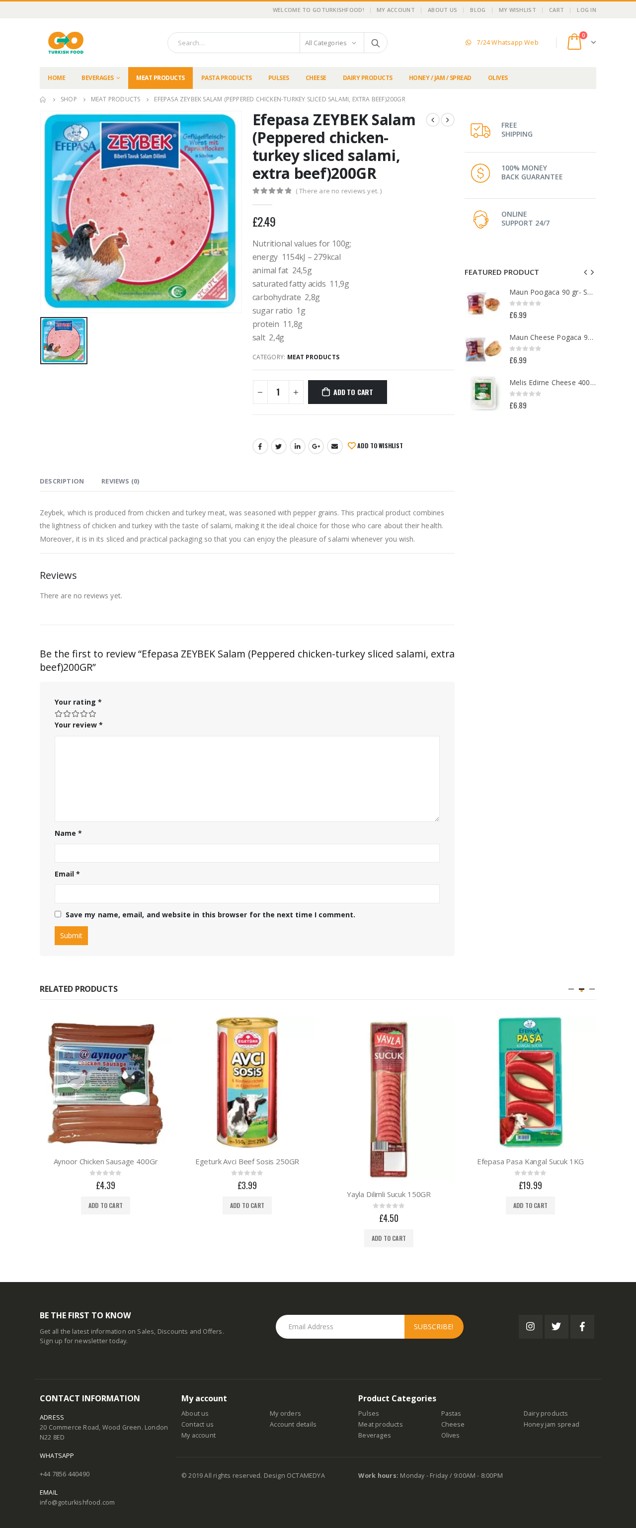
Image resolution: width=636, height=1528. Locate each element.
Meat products (380, 1424)
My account (198, 1435)
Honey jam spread (551, 1424)
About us (195, 1413)
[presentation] (585, 271)
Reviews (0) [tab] (120, 481)
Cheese (316, 78)
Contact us (197, 1424)
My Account (396, 9)
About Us (442, 9)
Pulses (278, 78)
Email (335, 446)
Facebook (260, 446)
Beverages (97, 78)
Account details (293, 1424)
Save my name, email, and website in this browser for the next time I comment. (210, 914)
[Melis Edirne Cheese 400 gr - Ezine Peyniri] (483, 393)
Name (68, 833)
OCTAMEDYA (306, 1475)
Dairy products (368, 78)
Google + (316, 446)
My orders (285, 1413)
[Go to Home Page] (43, 99)
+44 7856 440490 (64, 1474)
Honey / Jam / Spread (440, 78)
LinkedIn (298, 446)
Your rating (78, 702)
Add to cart (353, 392)
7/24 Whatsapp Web (506, 42)
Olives (498, 78)
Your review (79, 724)
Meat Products (160, 78)
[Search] (375, 43)
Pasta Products (226, 78)
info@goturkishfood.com (77, 1502)
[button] (571, 989)
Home (56, 78)
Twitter (279, 446)
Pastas (451, 1413)
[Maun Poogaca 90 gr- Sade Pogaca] (483, 303)
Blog (477, 9)
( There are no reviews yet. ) (339, 190)
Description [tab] (62, 481)
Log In (586, 9)
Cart (556, 9)
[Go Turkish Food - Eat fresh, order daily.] (66, 43)
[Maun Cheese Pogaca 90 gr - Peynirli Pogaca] (483, 348)
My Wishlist (517, 9)
